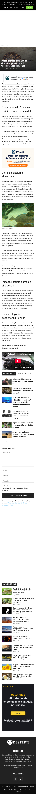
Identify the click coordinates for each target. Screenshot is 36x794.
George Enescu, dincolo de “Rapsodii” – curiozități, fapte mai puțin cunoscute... (23, 610)
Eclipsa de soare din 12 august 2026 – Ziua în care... (23, 637)
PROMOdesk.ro (18, 767)
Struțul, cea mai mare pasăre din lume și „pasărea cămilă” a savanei (23, 434)
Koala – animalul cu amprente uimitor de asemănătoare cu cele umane (20, 414)
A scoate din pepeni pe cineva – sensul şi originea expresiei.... (23, 600)
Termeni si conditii (7, 786)
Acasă (2, 45)
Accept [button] (30, 7)
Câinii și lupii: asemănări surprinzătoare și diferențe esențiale (22, 390)
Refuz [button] (16, 7)
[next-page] (6, 441)
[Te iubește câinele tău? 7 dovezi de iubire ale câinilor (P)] (7, 381)
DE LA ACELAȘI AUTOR (24, 374)
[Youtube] (21, 779)
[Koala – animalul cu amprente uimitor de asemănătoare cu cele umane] (7, 413)
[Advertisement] (18, 24)
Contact (32, 786)
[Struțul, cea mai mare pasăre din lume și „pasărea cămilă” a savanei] (7, 434)
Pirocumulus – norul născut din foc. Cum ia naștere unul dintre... (23, 647)
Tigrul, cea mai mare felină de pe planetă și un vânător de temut (23, 425)
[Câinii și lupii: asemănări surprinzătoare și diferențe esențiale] (7, 390)
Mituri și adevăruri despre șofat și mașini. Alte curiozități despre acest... (22, 657)
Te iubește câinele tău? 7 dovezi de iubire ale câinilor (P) (22, 381)
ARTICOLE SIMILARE (9, 374)
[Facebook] (15, 779)
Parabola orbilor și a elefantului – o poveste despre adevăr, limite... (21, 619)
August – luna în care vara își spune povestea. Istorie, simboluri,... (23, 666)
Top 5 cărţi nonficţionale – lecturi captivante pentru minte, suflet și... (22, 591)
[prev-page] (3, 441)
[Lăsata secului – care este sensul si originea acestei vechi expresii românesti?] (7, 676)
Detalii (22, 7)
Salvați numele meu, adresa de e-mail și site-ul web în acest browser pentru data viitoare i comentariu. (17, 488)
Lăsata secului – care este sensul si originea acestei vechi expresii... (22, 676)
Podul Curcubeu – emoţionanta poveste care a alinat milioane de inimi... (23, 629)
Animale (8, 45)
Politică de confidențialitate (21, 786)
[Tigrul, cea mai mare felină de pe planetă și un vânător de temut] (7, 425)
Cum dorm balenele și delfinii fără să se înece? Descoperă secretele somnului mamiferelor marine (21, 402)
